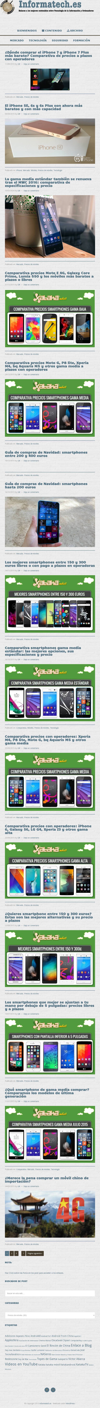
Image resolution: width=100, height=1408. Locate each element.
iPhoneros (66, 1350)
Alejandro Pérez (23, 1336)
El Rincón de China (58, 1345)
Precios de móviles (31, 97)
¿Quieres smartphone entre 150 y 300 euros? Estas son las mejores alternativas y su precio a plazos (49, 916)
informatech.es (45, 1403)
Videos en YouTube (21, 1364)
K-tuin (22, 1355)
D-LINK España (87, 1341)
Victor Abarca (76, 1359)
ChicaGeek (56, 1340)
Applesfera (11, 1340)
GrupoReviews (26, 1350)
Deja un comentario (31, 64)
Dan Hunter (9, 1346)
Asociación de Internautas (28, 1341)
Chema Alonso (45, 1340)
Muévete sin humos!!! (32, 1355)
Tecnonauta (32, 1359)
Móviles (34, 170)
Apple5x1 (77, 1336)
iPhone (19, 170)
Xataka (41, 1364)
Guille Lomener (38, 1350)
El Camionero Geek (35, 1345)
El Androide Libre (19, 1346)
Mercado (19, 97)
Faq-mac (8, 1350)
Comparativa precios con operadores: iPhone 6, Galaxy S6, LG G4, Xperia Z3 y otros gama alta (48, 829)
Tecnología (58, 170)
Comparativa (21, 728)
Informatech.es (50, 13)
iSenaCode (75, 1350)
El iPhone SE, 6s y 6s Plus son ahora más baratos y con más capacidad (43, 107)
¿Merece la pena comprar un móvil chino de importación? (47, 1179)
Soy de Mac (23, 1359)
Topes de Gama (47, 1359)
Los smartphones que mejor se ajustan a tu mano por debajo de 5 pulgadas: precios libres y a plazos (49, 1005)
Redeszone (11, 1359)
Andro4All (36, 1336)
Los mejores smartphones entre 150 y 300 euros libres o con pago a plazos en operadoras (50, 563)
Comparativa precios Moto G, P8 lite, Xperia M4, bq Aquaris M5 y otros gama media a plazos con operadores (47, 365)
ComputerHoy (76, 1340)
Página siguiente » (35, 1253)
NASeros (45, 1354)
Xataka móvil (53, 1364)
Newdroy (64, 1355)
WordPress (70, 1403)
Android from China (63, 1336)
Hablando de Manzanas (53, 1350)
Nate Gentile (56, 1355)
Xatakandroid (67, 1364)
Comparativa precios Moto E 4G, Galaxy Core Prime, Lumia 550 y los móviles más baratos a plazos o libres (49, 276)
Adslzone (10, 1335)
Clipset (66, 1340)
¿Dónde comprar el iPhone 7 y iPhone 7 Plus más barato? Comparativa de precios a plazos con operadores (48, 55)
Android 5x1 (46, 1336)
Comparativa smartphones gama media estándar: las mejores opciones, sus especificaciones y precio (43, 650)
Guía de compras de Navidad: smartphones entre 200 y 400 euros (46, 454)
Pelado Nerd (71, 1355)
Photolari (79, 1355)
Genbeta (16, 1350)
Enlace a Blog (81, 1345)
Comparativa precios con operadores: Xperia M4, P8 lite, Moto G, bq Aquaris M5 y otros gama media (47, 739)
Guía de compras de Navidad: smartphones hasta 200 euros (46, 485)
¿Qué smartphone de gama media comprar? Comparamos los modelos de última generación (47, 1092)
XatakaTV (82, 1364)
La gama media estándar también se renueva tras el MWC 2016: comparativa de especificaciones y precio (48, 182)
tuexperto (63, 1359)
